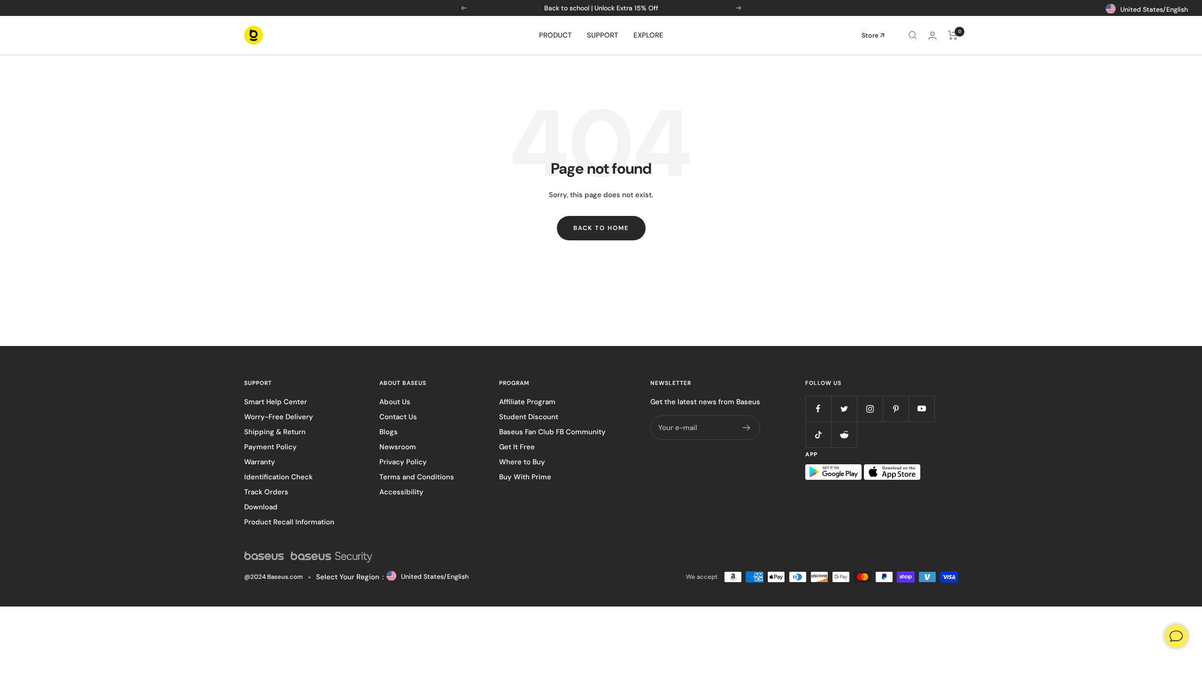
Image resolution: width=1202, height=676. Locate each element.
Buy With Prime (525, 477)
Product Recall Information (289, 522)
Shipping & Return (275, 432)
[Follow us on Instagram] (870, 409)
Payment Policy (270, 447)
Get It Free (517, 447)
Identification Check (278, 477)
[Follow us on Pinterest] (896, 409)
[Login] (932, 35)
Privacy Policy (403, 462)
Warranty (259, 462)
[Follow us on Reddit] (844, 434)
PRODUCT (555, 35)
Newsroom (397, 447)
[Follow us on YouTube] (921, 409)
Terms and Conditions (416, 477)
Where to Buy (522, 462)
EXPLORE (648, 35)
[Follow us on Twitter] (844, 409)
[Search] (913, 35)
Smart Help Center (275, 402)
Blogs (388, 432)
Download (260, 507)
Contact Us (398, 417)
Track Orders (266, 492)
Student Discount (528, 417)
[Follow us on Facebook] (818, 409)
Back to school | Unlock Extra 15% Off (601, 8)
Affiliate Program (527, 402)
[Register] (747, 427)
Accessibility (401, 492)
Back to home (601, 228)
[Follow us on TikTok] (818, 434)
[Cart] (953, 35)
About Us (394, 402)
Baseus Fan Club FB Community (552, 432)
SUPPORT (602, 35)
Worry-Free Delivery (278, 417)
